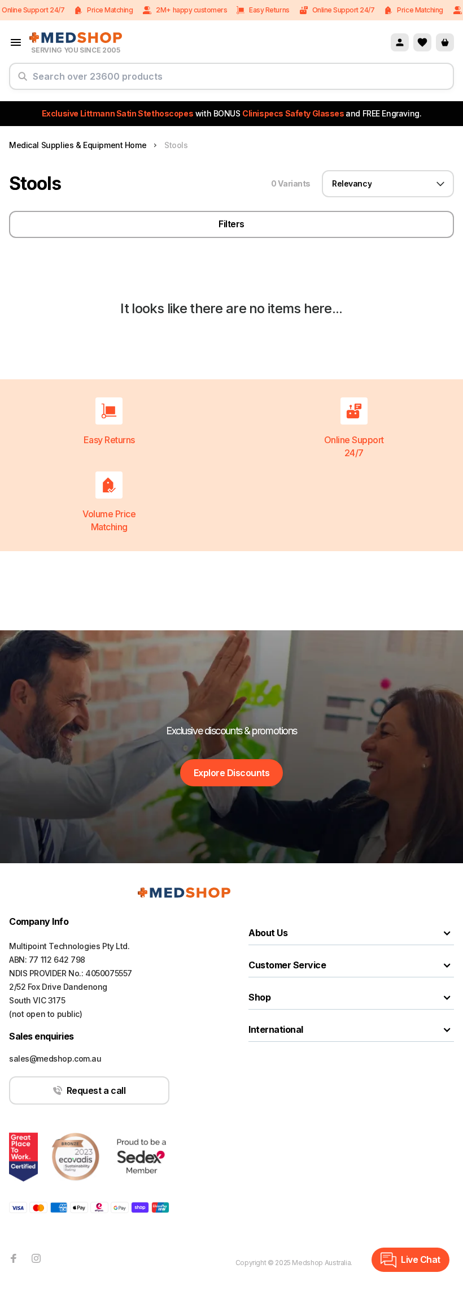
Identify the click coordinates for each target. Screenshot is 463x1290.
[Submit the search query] (22, 80)
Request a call (96, 1090)
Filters (231, 224)
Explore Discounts (232, 772)
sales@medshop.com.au (55, 1058)
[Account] (400, 42)
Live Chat (420, 1259)
